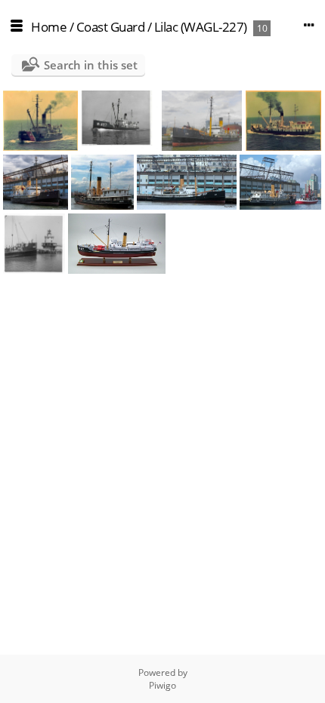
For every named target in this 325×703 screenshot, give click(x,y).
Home (49, 26)
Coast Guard (110, 26)
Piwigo (162, 685)
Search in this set (91, 64)
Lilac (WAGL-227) (200, 26)
